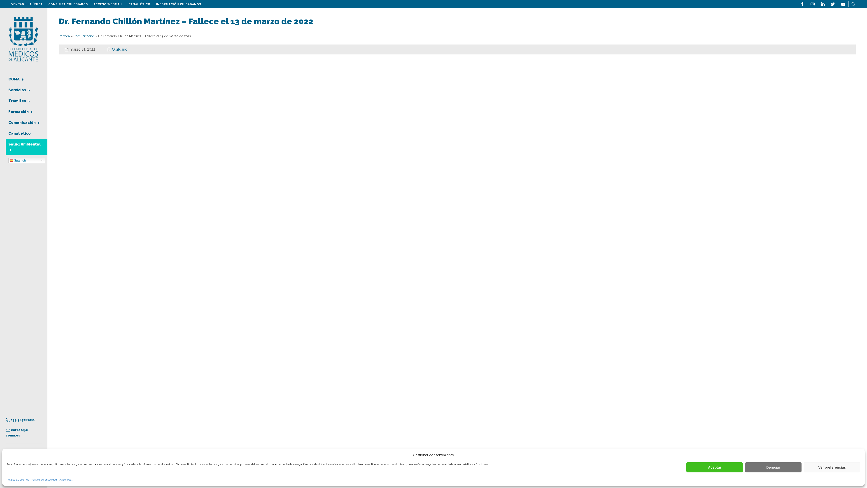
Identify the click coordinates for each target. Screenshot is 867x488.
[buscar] (853, 3)
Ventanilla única (27, 4)
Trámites (17, 101)
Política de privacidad (44, 479)
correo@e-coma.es (17, 432)
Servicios (17, 90)
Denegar (773, 467)
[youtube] (843, 3)
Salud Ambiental (24, 144)
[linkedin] (822, 3)
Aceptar (714, 467)
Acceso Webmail (108, 4)
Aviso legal (65, 479)
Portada (64, 36)
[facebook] (802, 3)
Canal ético (139, 4)
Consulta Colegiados (68, 4)
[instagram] (812, 3)
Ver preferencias (832, 467)
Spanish (19, 160)
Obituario (119, 49)
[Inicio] (23, 39)
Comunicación (22, 122)
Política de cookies (18, 479)
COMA (14, 79)
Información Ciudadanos (178, 4)
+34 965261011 (22, 420)
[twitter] (833, 3)
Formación (19, 112)
